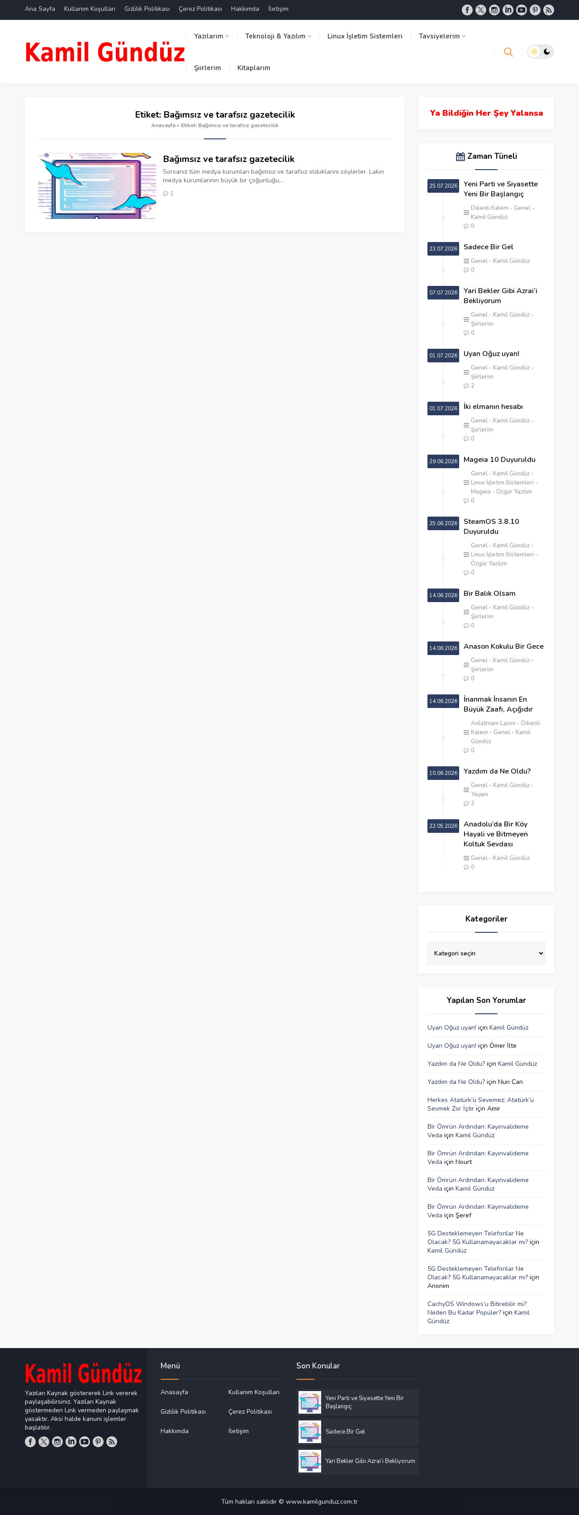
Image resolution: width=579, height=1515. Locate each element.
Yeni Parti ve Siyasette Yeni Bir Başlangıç (501, 189)
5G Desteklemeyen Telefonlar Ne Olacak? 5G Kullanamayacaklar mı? (477, 1237)
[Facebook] (467, 10)
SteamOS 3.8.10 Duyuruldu (491, 527)
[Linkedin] (508, 10)
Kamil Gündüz (511, 261)
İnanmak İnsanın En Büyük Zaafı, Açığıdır (498, 704)
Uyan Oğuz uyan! (491, 354)
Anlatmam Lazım (493, 723)
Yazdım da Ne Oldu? (497, 771)
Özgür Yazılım (514, 492)
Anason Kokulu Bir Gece (504, 646)
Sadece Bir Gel (488, 247)
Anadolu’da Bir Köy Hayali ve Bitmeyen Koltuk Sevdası (496, 834)
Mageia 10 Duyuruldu (500, 460)
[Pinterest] (535, 10)
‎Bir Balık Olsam (490, 593)
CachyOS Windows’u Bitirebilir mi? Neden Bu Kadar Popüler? (477, 1308)
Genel (522, 208)
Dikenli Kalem (489, 208)
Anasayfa (163, 125)
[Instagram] (494, 10)
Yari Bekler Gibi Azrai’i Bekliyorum (500, 296)
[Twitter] (480, 10)
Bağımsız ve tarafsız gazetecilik (228, 159)
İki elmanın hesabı (493, 407)
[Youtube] (521, 10)
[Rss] (548, 10)
